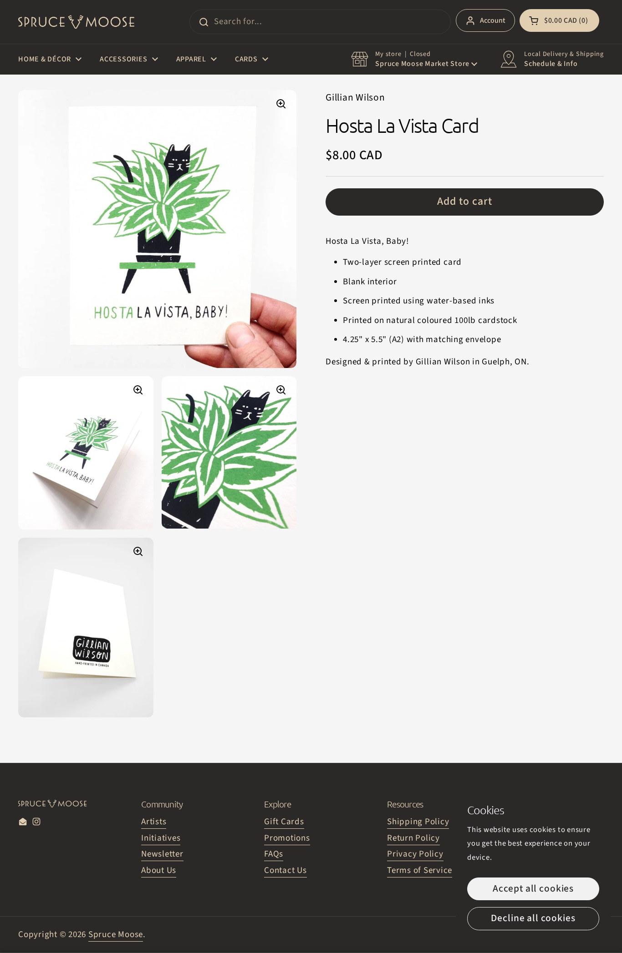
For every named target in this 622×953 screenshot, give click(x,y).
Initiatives (160, 838)
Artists (153, 822)
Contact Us (285, 870)
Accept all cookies (533, 889)
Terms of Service (419, 870)
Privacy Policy (415, 854)
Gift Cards (284, 822)
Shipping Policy (418, 822)
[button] (559, 20)
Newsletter (162, 854)
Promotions (287, 838)
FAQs (273, 854)
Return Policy (413, 838)
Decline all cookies (533, 918)
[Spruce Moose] (76, 22)
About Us (158, 870)
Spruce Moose (115, 934)
